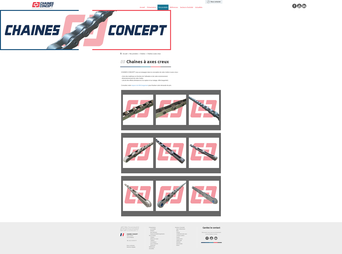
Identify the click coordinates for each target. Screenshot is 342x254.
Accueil (142, 7)
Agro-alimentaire (180, 229)
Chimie (178, 232)
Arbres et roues (154, 238)
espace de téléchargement (139, 85)
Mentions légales (131, 247)
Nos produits (163, 7)
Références (174, 7)
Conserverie (179, 238)
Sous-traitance (154, 243)
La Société (153, 229)
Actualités (198, 7)
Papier (178, 237)
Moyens (152, 230)
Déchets (178, 242)
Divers (178, 245)
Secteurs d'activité (186, 7)
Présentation (151, 7)
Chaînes (142, 54)
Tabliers (152, 240)
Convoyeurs (153, 242)
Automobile (179, 243)
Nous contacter (215, 1)
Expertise (152, 245)
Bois (177, 230)
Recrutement (153, 232)
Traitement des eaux (181, 233)
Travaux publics (180, 235)
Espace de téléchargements (157, 233)
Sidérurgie (179, 240)
